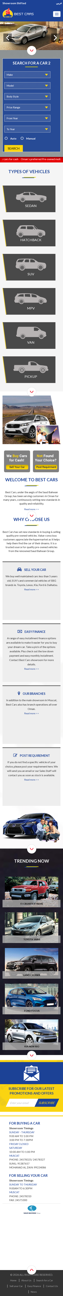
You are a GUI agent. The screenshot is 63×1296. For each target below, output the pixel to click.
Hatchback (31, 228)
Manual (30, 138)
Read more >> (31, 509)
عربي (59, 3)
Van (31, 331)
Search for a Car (44, 1280)
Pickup (31, 365)
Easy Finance (34, 1286)
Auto (13, 138)
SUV (31, 263)
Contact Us (52, 1286)
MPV (31, 297)
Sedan (31, 194)
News (34, 1291)
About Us (26, 1280)
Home (13, 1280)
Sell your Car (16, 1286)
